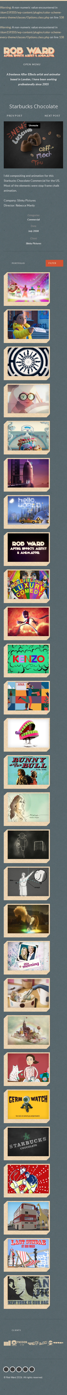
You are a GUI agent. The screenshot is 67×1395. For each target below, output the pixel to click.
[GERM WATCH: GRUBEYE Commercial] (33, 1106)
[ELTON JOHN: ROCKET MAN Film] (33, 475)
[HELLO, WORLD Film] (33, 512)
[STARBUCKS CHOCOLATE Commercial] (33, 1143)
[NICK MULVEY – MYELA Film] (33, 363)
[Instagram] (13, 1369)
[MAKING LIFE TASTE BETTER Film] (33, 1218)
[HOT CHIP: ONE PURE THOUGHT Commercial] (33, 1180)
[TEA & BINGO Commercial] (33, 995)
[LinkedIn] (26, 1369)
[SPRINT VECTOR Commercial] (33, 289)
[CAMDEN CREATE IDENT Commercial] (33, 735)
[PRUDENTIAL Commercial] (33, 697)
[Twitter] (7, 1369)
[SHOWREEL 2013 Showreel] (33, 549)
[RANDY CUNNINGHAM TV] (33, 623)
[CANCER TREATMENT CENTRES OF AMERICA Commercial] (33, 809)
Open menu (32, 64)
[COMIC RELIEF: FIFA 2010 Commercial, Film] (33, 846)
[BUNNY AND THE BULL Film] (33, 772)
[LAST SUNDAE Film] (33, 1255)
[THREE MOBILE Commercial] (33, 920)
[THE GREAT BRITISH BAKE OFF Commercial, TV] (33, 437)
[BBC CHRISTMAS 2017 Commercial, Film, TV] (33, 326)
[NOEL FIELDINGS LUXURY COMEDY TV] (33, 586)
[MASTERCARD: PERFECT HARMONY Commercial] (33, 1032)
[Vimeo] (20, 1369)
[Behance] (32, 1369)
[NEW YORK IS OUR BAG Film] (33, 1292)
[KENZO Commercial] (33, 660)
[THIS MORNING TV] (33, 958)
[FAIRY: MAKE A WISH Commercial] (33, 1069)
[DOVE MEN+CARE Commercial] (33, 883)
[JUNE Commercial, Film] (33, 400)
